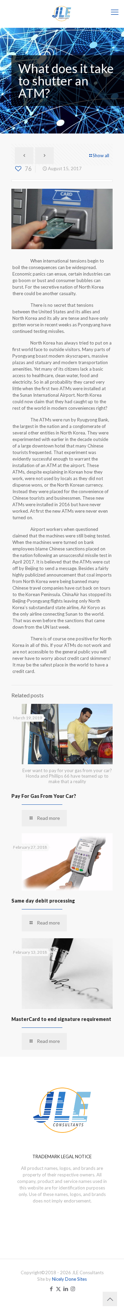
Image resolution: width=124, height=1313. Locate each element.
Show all (101, 155)
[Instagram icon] (72, 1289)
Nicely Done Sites (69, 1279)
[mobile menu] (115, 12)
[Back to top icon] (110, 1299)
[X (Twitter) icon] (58, 1289)
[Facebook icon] (51, 1289)
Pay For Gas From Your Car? (43, 796)
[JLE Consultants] (62, 13)
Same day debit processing (43, 901)
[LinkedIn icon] (65, 1289)
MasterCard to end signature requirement (61, 1019)
